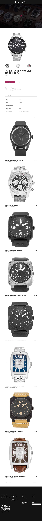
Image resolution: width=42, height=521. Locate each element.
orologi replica (12, 89)
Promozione (23, 501)
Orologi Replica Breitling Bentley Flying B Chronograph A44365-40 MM (16, 476)
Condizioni (23, 503)
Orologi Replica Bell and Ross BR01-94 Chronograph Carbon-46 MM (15, 340)
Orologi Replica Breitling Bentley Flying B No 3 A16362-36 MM (14, 386)
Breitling (7, 206)
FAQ (22, 496)
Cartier (33, 500)
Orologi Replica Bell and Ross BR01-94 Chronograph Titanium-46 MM (16, 295)
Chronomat (12, 206)
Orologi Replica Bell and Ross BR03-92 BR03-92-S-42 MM (14, 431)
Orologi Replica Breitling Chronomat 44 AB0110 (12, 205)
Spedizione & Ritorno (25, 502)
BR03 (13, 432)
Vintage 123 (14, 161)
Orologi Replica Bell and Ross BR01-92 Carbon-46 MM (13, 250)
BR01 (13, 251)
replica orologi (16, 89)
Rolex (33, 496)
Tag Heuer (14, 88)
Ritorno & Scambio (24, 500)
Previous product (8, 482)
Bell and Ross (8, 161)
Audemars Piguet (34, 501)
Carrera (12, 88)
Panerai (33, 502)
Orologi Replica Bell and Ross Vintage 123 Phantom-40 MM (14, 160)
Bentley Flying (8, 387)
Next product (34, 482)
